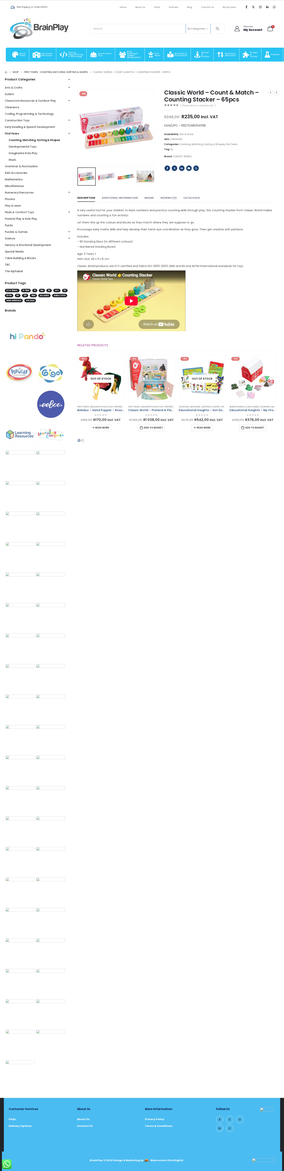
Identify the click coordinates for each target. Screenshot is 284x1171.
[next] (276, 92)
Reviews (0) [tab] (169, 198)
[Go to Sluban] (20, 800)
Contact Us (207, 7)
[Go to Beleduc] (50, 953)
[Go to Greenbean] (50, 739)
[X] (253, 7)
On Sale (30, 300)
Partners (173, 7)
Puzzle (9, 225)
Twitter (174, 168)
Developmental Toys (22, 147)
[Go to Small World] (50, 465)
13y (25, 295)
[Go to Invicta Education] (50, 1014)
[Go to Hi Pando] (27, 336)
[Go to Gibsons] (20, 1014)
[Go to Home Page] (6, 72)
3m (41, 290)
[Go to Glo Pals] (20, 617)
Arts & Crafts (13, 88)
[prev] (270, 92)
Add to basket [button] (153, 427)
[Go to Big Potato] (50, 526)
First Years (231, 144)
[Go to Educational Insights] (50, 495)
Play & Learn (13, 206)
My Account (229, 7)
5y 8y (9, 295)
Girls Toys (60, 295)
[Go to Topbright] (20, 495)
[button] (78, 127)
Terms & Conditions (158, 1126)
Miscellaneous (14, 186)
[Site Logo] (40, 29)
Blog (189, 7)
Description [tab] (86, 198)
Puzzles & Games (16, 232)
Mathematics (13, 179)
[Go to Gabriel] (50, 1044)
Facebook (167, 168)
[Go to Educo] (50, 831)
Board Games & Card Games (244, 406)
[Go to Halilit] (50, 983)
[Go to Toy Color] (20, 953)
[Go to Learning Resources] (20, 434)
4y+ (57, 290)
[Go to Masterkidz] (20, 556)
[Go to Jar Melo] (50, 678)
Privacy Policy (154, 1119)
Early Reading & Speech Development (30, 127)
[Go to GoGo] (20, 983)
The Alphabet (14, 271)
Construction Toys (17, 120)
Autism (9, 94)
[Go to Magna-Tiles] (20, 831)
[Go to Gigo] (50, 373)
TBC (7, 265)
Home (123, 7)
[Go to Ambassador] (50, 770)
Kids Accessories (16, 173)
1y (35, 290)
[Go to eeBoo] (50, 404)
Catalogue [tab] (191, 198)
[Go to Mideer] (50, 617)
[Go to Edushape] (50, 556)
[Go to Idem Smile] (20, 526)
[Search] (217, 28)
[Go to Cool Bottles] (20, 892)
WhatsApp (196, 168)
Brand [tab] (149, 198)
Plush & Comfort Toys (19, 212)
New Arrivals (13, 300)
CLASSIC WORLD (182, 156)
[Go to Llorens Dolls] (50, 800)
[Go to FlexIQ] (50, 922)
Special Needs (14, 251)
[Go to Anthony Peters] (20, 587)
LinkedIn (182, 168)
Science (10, 238)
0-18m (26, 290)
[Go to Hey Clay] (20, 770)
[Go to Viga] (50, 587)
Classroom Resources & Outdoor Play (30, 101)
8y (17, 295)
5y (65, 290)
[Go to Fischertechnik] (50, 892)
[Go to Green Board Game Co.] (50, 709)
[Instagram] (260, 7)
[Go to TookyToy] (20, 678)
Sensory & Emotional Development (28, 245)
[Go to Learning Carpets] (50, 434)
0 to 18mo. (12, 290)
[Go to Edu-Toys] (20, 465)
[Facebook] (246, 7)
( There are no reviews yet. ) (198, 105)
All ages (44, 295)
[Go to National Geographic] (20, 861)
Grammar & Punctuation (21, 166)
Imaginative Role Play (101, 406)
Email (189, 168)
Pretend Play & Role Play (21, 219)
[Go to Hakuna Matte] (20, 1074)
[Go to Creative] (20, 922)
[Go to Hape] (20, 648)
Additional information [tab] (120, 198)
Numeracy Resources (19, 192)
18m (33, 295)
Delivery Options (20, 1126)
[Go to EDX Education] (50, 861)
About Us (140, 7)
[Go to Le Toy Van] (20, 737)
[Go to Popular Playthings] (20, 374)
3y (171, 149)
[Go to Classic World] (20, 1044)
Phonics (10, 199)
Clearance (12, 107)
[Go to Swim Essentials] (20, 709)
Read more (102, 427)
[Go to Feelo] (50, 648)
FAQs (157, 7)
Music (12, 160)
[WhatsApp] (274, 7)
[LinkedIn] (267, 7)
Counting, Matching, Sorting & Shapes (201, 144)
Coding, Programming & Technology (29, 114)
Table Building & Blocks (20, 258)
